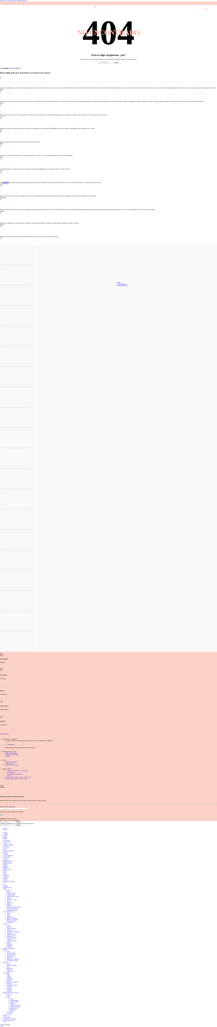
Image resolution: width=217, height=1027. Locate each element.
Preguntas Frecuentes (11, 762)
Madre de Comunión (12, 919)
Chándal (9, 947)
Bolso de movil (11, 956)
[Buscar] (204, 8)
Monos (9, 898)
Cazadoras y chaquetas (13, 931)
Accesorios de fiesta (12, 908)
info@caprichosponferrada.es (15, 774)
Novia (8, 915)
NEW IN (9, 892)
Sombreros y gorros (12, 985)
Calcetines (9, 989)
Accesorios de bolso (12, 960)
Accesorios (10, 1012)
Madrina (9, 916)
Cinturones (10, 986)
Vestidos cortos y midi (13, 896)
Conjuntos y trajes (11, 899)
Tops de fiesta (14, 1008)
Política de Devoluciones (12, 754)
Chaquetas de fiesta (15, 1006)
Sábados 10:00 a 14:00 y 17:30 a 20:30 (16, 779)
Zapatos (9, 1014)
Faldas (8, 904)
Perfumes (9, 991)
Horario (9, 775)
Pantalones (10, 902)
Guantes (9, 988)
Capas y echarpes (11, 893)
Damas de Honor (11, 918)
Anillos (9, 976)
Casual (8, 996)
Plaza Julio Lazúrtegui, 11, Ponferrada (17, 770)
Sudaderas (9, 936)
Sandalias (9, 970)
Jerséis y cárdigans (12, 937)
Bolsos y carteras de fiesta (14, 907)
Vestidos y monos (11, 934)
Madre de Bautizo (11, 921)
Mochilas (9, 957)
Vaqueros (9, 944)
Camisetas (9, 939)
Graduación (10, 922)
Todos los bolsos (11, 953)
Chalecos (9, 930)
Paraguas (9, 983)
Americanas (10, 933)
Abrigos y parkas (11, 928)
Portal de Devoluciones (12, 765)
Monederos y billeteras (13, 959)
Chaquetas (9, 905)
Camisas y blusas (11, 941)
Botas (8, 967)
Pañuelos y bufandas (12, 982)
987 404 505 (10, 772)
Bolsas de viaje (11, 954)
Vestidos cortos (14, 1002)
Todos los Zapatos (12, 965)
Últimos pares (10, 971)
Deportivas (10, 968)
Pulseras (9, 980)
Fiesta (8, 997)
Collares (9, 977)
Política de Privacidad (11, 753)
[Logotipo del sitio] (103, 10)
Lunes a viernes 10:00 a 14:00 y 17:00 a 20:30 (18, 777)
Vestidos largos (11, 895)
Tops (8, 901)
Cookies (8, 756)
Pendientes (10, 979)
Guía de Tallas (9, 763)
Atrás (8, 890)
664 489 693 (11, 744)
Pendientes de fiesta (12, 910)
